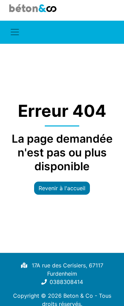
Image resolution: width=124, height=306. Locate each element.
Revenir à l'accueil (62, 188)
